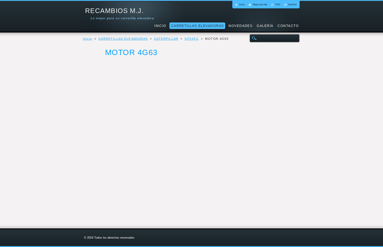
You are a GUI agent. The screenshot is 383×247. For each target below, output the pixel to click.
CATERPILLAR (166, 38)
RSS (277, 4)
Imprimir (292, 4)
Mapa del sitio (260, 4)
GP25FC (192, 38)
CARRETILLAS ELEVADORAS (123, 38)
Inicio (87, 38)
